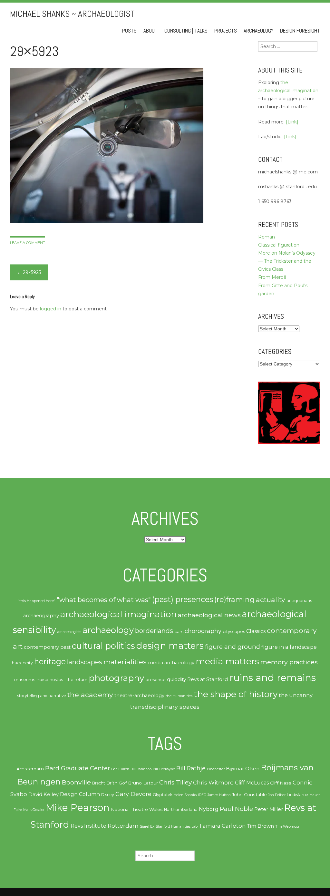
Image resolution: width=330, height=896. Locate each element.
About (150, 30)
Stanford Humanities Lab (177, 826)
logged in (50, 309)
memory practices (289, 662)
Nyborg (208, 809)
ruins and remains (272, 677)
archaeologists (69, 632)
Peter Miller (268, 809)
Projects (225, 30)
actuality (270, 599)
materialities (125, 661)
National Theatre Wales (137, 809)
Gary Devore (133, 794)
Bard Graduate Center (77, 768)
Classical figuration (278, 245)
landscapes (84, 662)
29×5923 (29, 272)
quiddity (176, 679)
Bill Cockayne (164, 769)
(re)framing (234, 599)
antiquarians (299, 600)
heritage (50, 661)
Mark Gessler (33, 810)
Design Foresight (300, 30)
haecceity (22, 662)
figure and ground (232, 646)
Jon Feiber (277, 795)
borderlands (154, 631)
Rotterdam (123, 826)
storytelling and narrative (41, 695)
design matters (170, 645)
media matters (227, 661)
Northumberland (181, 809)
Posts (129, 30)
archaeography (41, 615)
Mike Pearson (78, 807)
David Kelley (43, 794)
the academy (90, 694)
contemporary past (47, 647)
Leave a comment (27, 242)
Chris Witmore (213, 782)
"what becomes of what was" (104, 600)
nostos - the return (68, 679)
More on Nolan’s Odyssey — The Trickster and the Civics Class (286, 261)
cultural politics (103, 646)
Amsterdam (30, 768)
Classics (256, 631)
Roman (266, 237)
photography (116, 678)
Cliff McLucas (252, 783)
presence (155, 679)
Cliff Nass (280, 782)
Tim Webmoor (287, 826)
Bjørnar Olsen (242, 769)
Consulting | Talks (186, 30)
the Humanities (179, 696)
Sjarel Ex (147, 826)
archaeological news (209, 615)
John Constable (249, 794)
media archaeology (171, 663)
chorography (203, 631)
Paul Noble (236, 809)
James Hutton (219, 795)
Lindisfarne (297, 794)
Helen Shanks (185, 795)
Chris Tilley (175, 782)
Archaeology (258, 30)
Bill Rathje (191, 768)
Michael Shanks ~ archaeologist (72, 13)
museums (24, 679)
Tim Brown (260, 826)
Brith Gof (116, 782)
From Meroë (272, 277)
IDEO (202, 795)
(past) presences (182, 599)
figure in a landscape (289, 647)
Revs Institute (88, 826)
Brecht (98, 783)
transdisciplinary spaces (164, 706)
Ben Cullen (120, 769)
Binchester (216, 769)
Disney (107, 794)
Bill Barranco (141, 769)
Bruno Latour (143, 782)
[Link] (292, 122)
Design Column (80, 794)
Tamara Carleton (222, 826)
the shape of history (235, 694)
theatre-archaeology (139, 695)
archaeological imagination (118, 614)
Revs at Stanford (207, 679)
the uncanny (296, 695)
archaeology (108, 630)
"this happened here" (36, 601)
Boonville (76, 782)
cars (178, 631)
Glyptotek (162, 794)
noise (42, 679)
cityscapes (234, 631)
